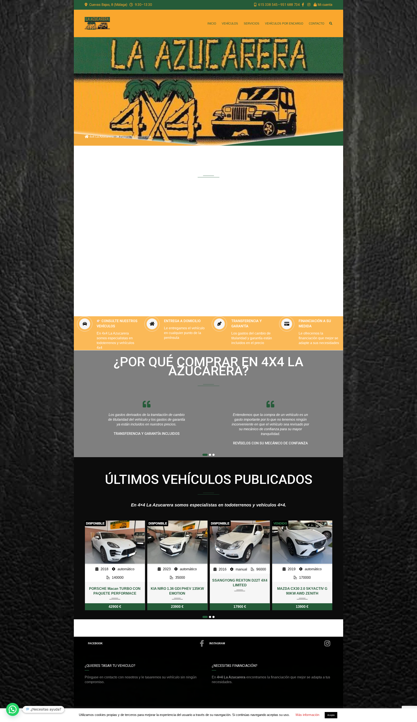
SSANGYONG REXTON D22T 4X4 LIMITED (177, 583)
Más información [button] (307, 715)
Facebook (95, 643)
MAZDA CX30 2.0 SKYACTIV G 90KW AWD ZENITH (240, 591)
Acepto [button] (331, 715)
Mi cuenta (324, 5)
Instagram (217, 643)
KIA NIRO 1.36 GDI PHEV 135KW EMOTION (114, 591)
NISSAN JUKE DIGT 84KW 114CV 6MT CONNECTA (302, 591)
